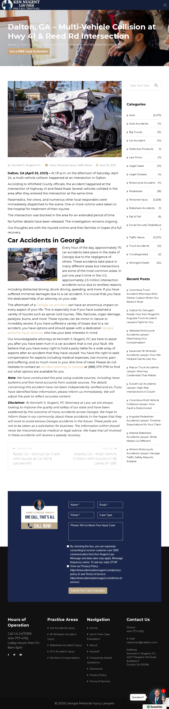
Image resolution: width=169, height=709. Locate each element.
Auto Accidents (138, 123)
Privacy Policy (97, 675)
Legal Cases (136, 165)
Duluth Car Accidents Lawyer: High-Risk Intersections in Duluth (141, 387)
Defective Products (141, 149)
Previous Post (24, 448)
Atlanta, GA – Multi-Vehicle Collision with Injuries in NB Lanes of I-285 (95, 458)
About (93, 645)
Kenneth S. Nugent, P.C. (26, 165)
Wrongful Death (139, 262)
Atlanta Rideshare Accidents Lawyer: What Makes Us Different (142, 436)
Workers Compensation (65, 657)
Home (93, 628)
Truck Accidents (139, 245)
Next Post (107, 448)
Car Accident (137, 140)
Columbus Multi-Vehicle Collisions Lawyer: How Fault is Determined (143, 404)
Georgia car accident (51, 305)
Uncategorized (138, 254)
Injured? (94, 651)
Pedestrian (136, 191)
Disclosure (95, 668)
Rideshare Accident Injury (66, 645)
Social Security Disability (143, 225)
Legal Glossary (138, 174)
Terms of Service (99, 681)
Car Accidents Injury (62, 628)
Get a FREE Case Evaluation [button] (28, 51)
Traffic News (84, 165)
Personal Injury (66, 165)
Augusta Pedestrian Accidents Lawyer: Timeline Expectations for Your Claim (144, 420)
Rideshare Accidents (142, 208)
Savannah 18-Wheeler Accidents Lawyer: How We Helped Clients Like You (144, 354)
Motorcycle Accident (142, 182)
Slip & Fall (135, 216)
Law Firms (135, 157)
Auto (53, 165)
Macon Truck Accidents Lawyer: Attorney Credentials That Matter (143, 371)
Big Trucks (135, 132)
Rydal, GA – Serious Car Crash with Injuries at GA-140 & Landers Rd (36, 458)
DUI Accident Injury (62, 651)
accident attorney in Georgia (62, 367)
